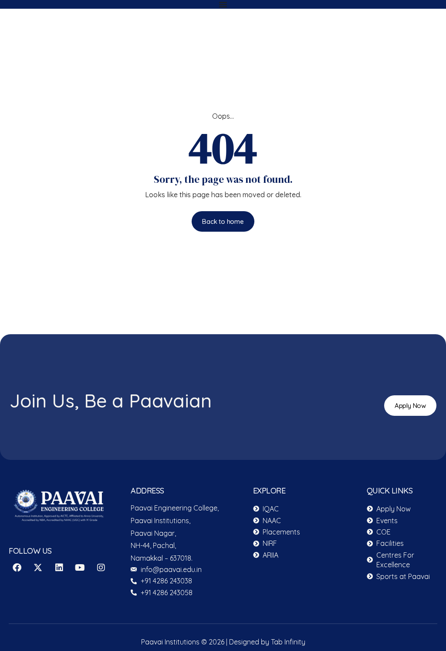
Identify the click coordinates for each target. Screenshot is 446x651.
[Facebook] (17, 567)
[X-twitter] (37, 567)
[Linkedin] (59, 567)
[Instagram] (101, 567)
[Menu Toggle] (223, 4)
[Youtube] (80, 567)
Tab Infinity (288, 641)
